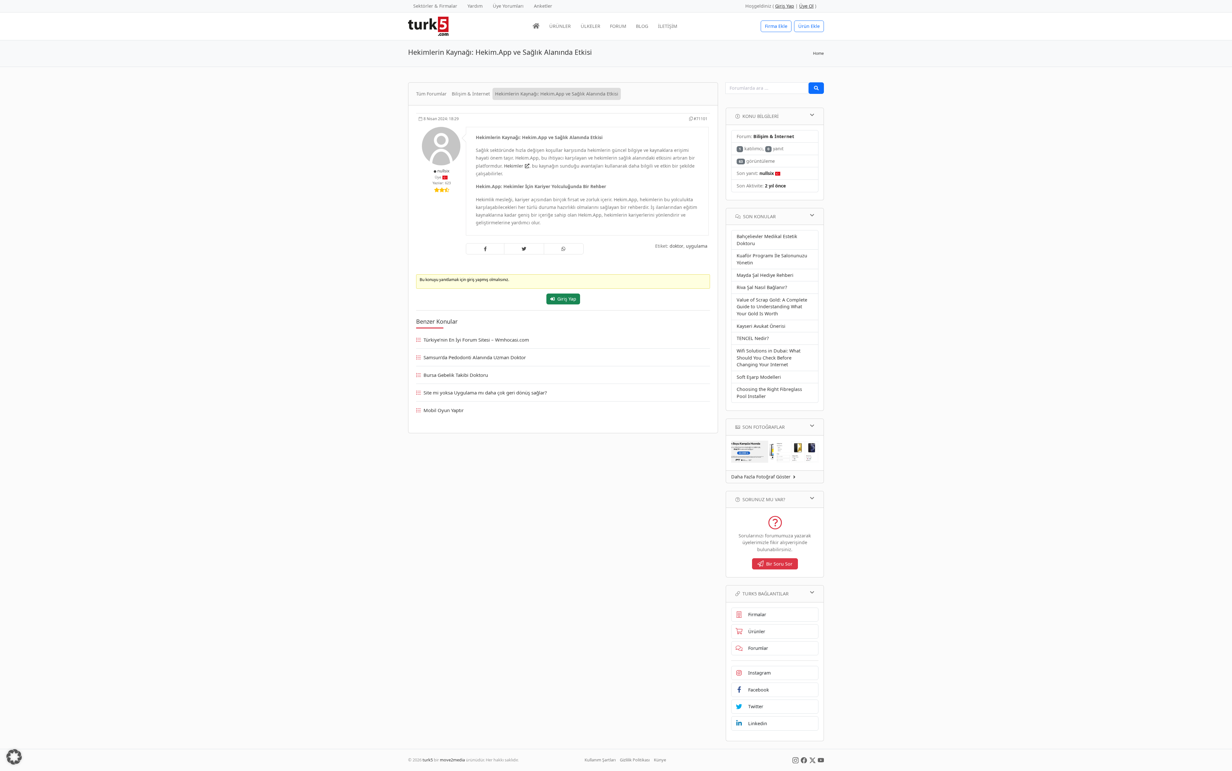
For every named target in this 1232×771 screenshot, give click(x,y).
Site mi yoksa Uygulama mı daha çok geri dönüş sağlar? (485, 392)
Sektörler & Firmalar (435, 6)
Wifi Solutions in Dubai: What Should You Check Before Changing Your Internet (768, 358)
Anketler (543, 6)
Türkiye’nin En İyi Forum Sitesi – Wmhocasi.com (476, 339)
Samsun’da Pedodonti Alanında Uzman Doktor (475, 357)
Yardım (475, 6)
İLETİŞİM (667, 26)
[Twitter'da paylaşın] (524, 249)
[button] (14, 757)
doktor (676, 246)
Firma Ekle (776, 26)
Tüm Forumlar (431, 94)
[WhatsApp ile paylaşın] (564, 249)
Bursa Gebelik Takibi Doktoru (456, 375)
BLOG (642, 26)
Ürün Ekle (809, 26)
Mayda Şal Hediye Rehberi (765, 275)
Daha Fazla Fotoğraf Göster (761, 477)
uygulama (696, 246)
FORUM (618, 26)
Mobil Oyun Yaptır (444, 410)
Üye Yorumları (508, 6)
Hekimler (513, 166)
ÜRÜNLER (560, 26)
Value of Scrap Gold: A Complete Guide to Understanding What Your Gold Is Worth (772, 307)
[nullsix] (442, 145)
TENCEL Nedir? (753, 338)
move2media (452, 760)
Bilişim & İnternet (471, 94)
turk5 (428, 760)
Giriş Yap (566, 299)
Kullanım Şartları (600, 760)
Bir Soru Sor (779, 564)
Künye (660, 760)
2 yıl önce (775, 186)
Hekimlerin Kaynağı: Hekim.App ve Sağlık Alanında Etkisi (556, 94)
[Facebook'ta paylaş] (485, 249)
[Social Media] (795, 760)
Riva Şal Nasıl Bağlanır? (762, 287)
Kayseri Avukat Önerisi (761, 326)
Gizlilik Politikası (635, 760)
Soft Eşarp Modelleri (759, 377)
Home (818, 53)
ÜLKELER (590, 26)
